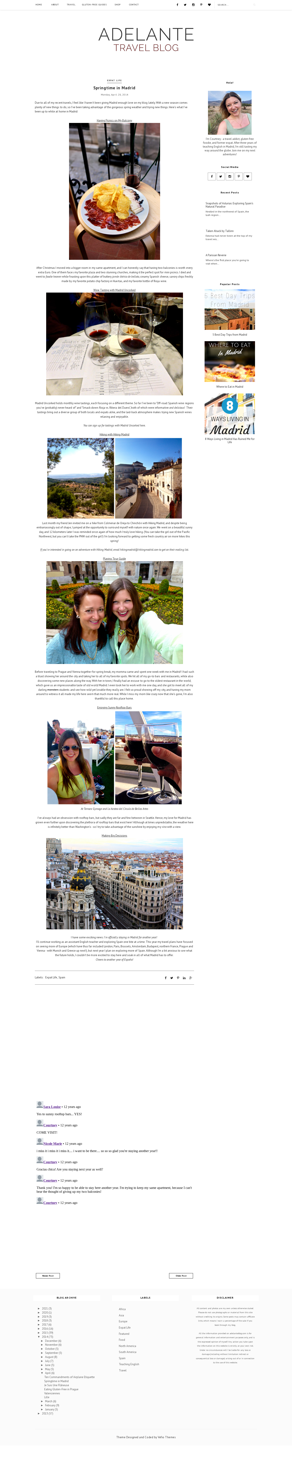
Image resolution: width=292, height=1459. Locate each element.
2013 (45, 1413)
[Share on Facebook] (166, 978)
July (47, 1361)
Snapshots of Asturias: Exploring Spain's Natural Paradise (229, 205)
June (48, 1365)
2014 (45, 1337)
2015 (45, 1333)
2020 (45, 1312)
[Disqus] (114, 1042)
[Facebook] (177, 4)
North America (127, 1346)
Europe (123, 1321)
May (48, 1369)
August (49, 1357)
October (50, 1349)
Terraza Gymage (93, 809)
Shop (118, 4)
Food (122, 1340)
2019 (45, 1316)
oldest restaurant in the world (173, 681)
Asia (121, 1315)
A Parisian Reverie (216, 255)
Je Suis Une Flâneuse (56, 1385)
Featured (124, 1334)
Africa (122, 1309)
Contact (134, 4)
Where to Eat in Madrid (229, 387)
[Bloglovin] (209, 4)
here (142, 425)
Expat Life (114, 80)
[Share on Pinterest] (178, 978)
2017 (45, 1324)
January (50, 1409)
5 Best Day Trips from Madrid (229, 334)
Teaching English (129, 1364)
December (51, 1341)
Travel (71, 4)
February (50, 1405)
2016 (45, 1328)
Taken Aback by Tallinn (220, 231)
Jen (70, 523)
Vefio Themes (167, 1437)
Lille (46, 1397)
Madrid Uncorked (125, 290)
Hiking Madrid (121, 434)
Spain (62, 977)
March (49, 1401)
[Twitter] (185, 4)
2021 (45, 1308)
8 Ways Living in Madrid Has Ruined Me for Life (230, 440)
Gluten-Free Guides (94, 4)
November (51, 1345)
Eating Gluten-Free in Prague (61, 1389)
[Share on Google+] (190, 978)
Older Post (181, 1275)
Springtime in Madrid (56, 1381)
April (48, 1373)
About (55, 4)
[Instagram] (193, 4)
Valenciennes (52, 1393)
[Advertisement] (115, 1239)
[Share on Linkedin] (184, 978)
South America (127, 1352)
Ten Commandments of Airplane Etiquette (69, 1377)
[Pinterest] (201, 4)
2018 (45, 1320)
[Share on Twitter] (171, 978)
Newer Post (48, 1275)
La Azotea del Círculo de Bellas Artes (128, 809)
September (52, 1353)
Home (38, 4)
